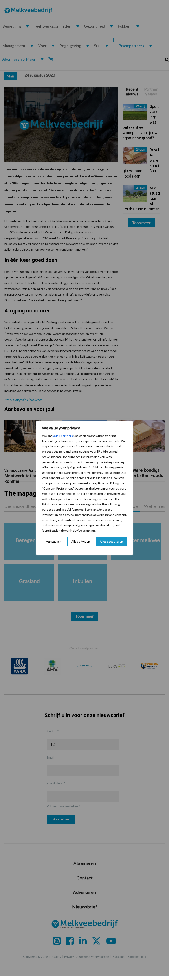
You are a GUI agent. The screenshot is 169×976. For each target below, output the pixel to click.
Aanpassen (53, 541)
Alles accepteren (111, 541)
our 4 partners (63, 436)
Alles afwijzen (80, 541)
